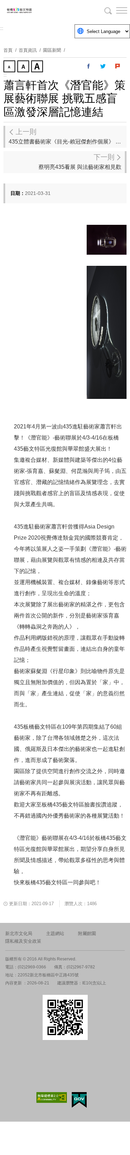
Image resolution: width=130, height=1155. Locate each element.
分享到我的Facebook (89, 66)
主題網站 (55, 933)
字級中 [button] (24, 67)
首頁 (7, 50)
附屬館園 (87, 933)
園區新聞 (52, 50)
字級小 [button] (10, 67)
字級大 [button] (38, 67)
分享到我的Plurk (118, 66)
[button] (116, 10)
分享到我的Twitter (103, 66)
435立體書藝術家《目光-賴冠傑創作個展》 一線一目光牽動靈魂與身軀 (68, 136)
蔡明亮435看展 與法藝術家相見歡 (79, 161)
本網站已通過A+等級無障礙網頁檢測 (51, 1097)
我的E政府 (79, 1100)
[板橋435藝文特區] (41, 10)
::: (1, 28)
